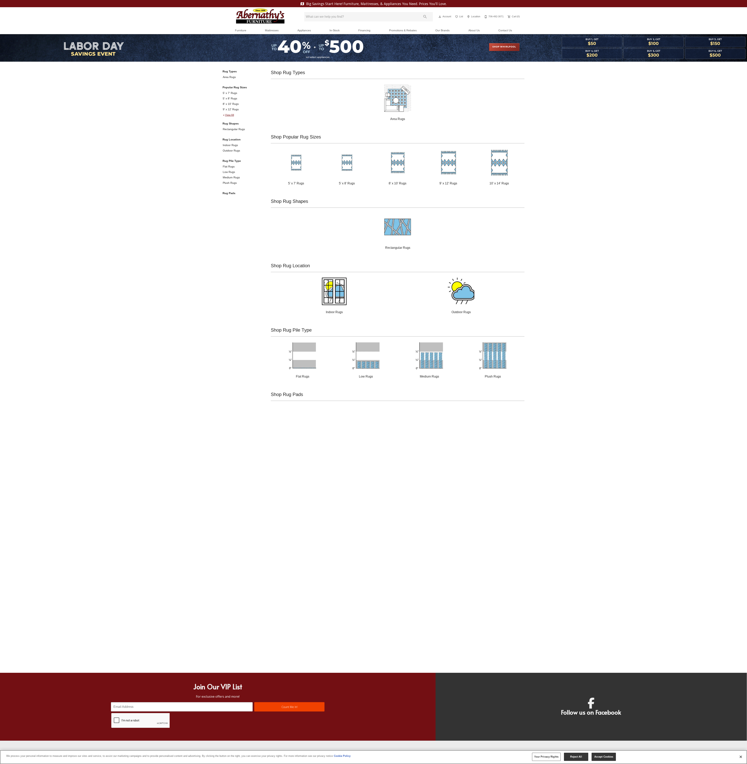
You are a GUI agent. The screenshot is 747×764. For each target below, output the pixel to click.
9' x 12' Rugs (231, 109)
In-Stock (335, 30)
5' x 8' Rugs (230, 98)
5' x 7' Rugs (230, 93)
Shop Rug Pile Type (291, 330)
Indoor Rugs (230, 145)
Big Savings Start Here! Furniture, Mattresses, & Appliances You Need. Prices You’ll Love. (376, 3)
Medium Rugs (231, 177)
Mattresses (272, 30)
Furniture (240, 30)
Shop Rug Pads (287, 394)
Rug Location (232, 139)
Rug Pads (229, 193)
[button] (440, 16)
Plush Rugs (230, 182)
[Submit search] (425, 16)
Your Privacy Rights (546, 756)
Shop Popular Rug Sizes (296, 136)
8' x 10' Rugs (231, 103)
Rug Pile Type (232, 160)
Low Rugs (229, 171)
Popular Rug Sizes (235, 87)
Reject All (576, 756)
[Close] (740, 757)
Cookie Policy (342, 755)
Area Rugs (229, 77)
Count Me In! (289, 707)
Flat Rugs (229, 166)
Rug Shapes (231, 123)
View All (229, 115)
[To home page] (260, 16)
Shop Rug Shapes (289, 201)
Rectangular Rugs (234, 129)
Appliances (304, 30)
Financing (364, 30)
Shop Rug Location (290, 265)
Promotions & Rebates (403, 30)
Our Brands (442, 30)
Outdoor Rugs (231, 150)
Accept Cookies (603, 756)
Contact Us (505, 30)
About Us (474, 30)
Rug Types (230, 71)
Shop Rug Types (288, 72)
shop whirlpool (504, 47)
